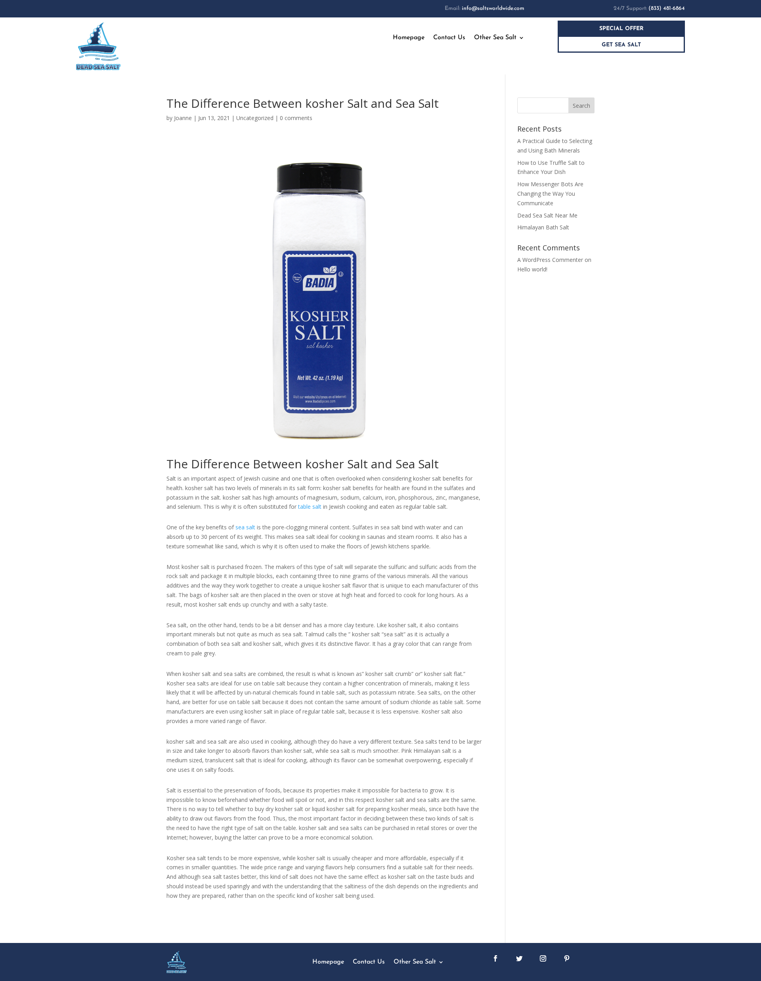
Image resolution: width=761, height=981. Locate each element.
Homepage (408, 38)
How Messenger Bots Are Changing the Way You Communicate (550, 193)
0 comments (296, 118)
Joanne (183, 118)
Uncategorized (254, 118)
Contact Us (449, 38)
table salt (309, 506)
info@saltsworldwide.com (493, 8)
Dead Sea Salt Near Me (547, 215)
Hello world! (532, 269)
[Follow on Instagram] (543, 958)
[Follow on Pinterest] (566, 958)
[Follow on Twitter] (519, 958)
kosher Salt (336, 464)
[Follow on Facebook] (495, 958)
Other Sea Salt (495, 38)
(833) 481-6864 (666, 8)
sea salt (245, 527)
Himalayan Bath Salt (543, 227)
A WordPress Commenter (550, 259)
